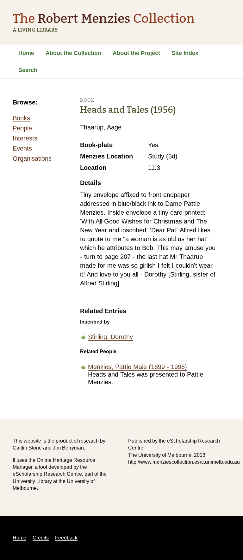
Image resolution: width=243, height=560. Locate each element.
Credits (41, 537)
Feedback (66, 537)
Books (21, 118)
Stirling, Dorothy (110, 336)
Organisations (32, 158)
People (22, 128)
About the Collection (73, 53)
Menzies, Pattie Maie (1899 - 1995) (137, 366)
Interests (25, 138)
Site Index (184, 53)
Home (26, 53)
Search (27, 70)
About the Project (136, 53)
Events (22, 148)
